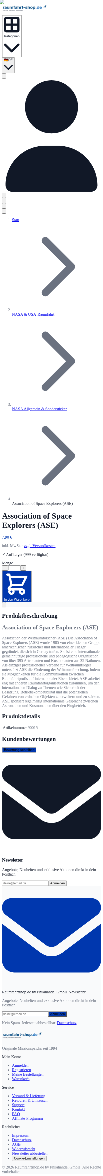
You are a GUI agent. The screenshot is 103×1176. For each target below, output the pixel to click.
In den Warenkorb (17, 599)
